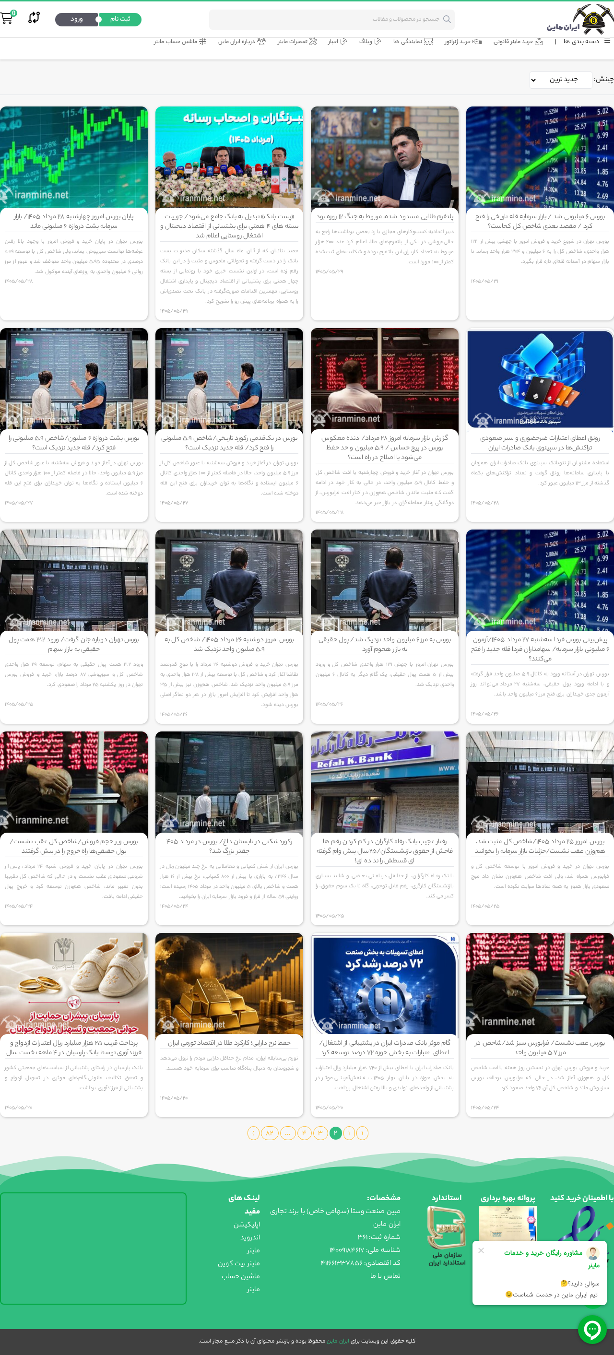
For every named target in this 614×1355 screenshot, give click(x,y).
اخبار (333, 42)
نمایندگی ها (407, 42)
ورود (77, 19)
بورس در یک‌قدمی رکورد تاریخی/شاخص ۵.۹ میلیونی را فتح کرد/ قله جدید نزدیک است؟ (229, 443)
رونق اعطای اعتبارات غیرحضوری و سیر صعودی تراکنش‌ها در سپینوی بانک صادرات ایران (540, 443)
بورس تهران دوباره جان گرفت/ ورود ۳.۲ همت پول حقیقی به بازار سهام (74, 645)
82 (269, 1134)
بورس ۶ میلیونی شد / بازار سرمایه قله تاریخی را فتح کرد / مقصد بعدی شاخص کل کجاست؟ (540, 222)
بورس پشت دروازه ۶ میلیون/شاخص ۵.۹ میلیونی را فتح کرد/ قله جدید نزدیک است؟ (74, 443)
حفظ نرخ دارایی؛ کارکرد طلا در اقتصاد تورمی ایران (229, 1043)
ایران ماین (337, 1341)
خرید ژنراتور (458, 42)
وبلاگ (365, 42)
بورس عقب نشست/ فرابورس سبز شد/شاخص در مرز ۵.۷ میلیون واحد (539, 1048)
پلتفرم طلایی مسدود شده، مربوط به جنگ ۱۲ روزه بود (384, 217)
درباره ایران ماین (236, 42)
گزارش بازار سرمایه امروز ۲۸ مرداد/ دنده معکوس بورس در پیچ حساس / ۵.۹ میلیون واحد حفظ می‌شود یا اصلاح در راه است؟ (384, 448)
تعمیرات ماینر (292, 42)
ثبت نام (120, 19)
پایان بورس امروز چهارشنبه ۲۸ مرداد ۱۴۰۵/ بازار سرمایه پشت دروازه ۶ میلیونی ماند (73, 222)
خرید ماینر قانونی (513, 42)
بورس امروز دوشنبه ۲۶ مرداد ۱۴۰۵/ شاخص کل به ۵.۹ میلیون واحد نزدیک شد (230, 645)
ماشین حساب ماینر (175, 42)
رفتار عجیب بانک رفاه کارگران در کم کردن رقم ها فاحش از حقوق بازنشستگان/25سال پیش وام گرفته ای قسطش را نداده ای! (385, 852)
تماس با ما (385, 1277)
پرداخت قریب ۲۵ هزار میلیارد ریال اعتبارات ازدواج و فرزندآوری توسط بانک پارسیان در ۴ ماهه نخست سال (74, 1048)
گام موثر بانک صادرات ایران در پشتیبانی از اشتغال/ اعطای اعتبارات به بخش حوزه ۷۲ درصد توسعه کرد (384, 1048)
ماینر (254, 1251)
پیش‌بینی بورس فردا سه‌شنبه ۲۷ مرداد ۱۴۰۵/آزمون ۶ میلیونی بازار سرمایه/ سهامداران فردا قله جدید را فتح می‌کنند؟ (540, 650)
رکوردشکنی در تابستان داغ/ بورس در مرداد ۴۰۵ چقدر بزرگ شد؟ (229, 847)
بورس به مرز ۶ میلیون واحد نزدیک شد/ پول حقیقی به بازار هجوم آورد (385, 645)
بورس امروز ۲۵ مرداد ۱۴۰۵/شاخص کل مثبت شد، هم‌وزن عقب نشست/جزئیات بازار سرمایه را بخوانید (540, 847)
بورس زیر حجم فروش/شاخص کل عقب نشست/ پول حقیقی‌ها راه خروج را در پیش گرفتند (74, 847)
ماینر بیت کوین (239, 1264)
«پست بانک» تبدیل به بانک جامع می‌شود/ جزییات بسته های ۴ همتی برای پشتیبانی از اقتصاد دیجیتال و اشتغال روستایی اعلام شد (229, 227)
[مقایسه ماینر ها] (34, 19)
